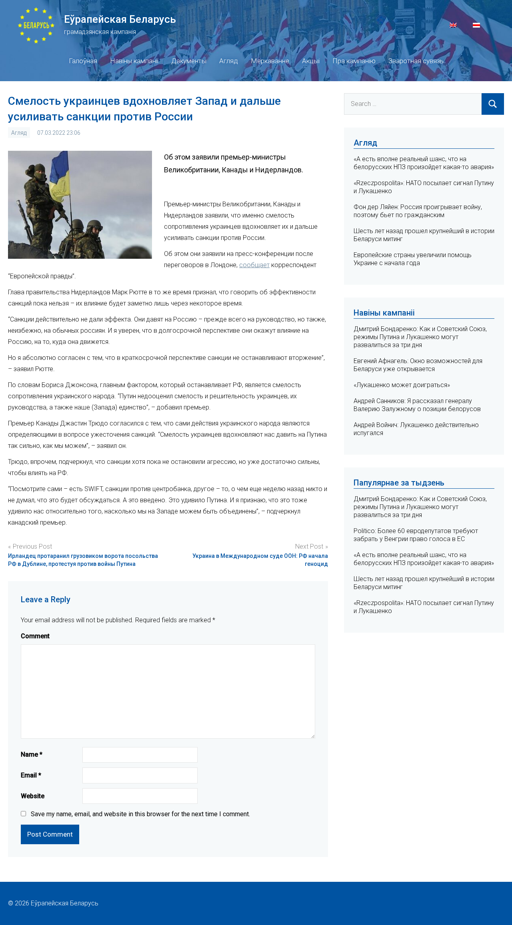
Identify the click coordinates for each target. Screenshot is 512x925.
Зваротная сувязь (416, 61)
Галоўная (83, 61)
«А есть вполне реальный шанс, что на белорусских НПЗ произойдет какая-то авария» (424, 163)
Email (31, 775)
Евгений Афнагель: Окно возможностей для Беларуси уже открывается (418, 365)
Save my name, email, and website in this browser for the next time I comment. (140, 814)
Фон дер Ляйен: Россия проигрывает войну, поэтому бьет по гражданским (418, 211)
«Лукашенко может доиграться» (402, 385)
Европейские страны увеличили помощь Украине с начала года (413, 259)
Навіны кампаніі (134, 61)
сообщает (254, 265)
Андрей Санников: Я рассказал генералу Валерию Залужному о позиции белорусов (417, 405)
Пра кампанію (354, 61)
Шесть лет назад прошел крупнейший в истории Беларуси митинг (424, 583)
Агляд (228, 61)
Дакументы (188, 61)
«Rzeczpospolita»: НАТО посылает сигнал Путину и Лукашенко (424, 607)
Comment (35, 636)
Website (32, 796)
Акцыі (311, 61)
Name (31, 754)
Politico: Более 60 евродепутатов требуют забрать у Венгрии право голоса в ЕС (416, 535)
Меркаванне (270, 61)
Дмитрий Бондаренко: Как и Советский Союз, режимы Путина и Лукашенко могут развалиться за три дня (420, 337)
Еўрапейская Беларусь (120, 19)
